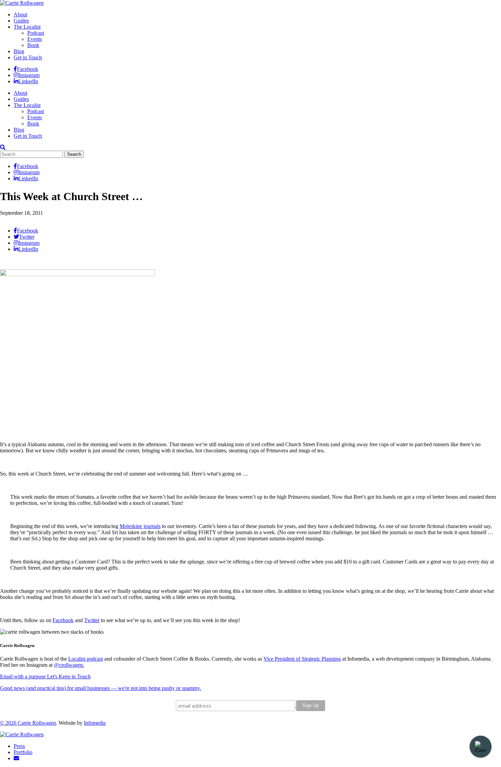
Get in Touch (28, 57)
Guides (21, 21)
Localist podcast (85, 659)
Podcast (35, 33)
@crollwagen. (69, 665)
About (20, 14)
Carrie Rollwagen (37, 723)
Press (19, 746)
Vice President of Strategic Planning (302, 659)
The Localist (27, 27)
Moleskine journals (140, 526)
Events (34, 39)
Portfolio (23, 752)
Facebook (63, 620)
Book (33, 45)
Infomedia (95, 723)
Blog (19, 51)
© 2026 (9, 723)
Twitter (92, 620)
